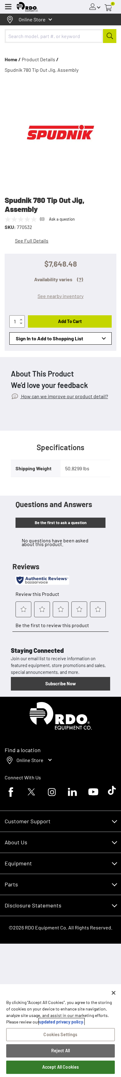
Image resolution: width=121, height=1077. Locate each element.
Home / (13, 59)
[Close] (113, 993)
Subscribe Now (60, 683)
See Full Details (31, 240)
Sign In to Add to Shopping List (49, 338)
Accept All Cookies (60, 1067)
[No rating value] (22, 219)
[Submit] (109, 36)
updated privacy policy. (61, 1021)
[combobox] (60, 36)
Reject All (60, 1050)
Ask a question (62, 219)
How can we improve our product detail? (64, 396)
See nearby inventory (60, 296)
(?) (80, 279)
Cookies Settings (60, 1034)
